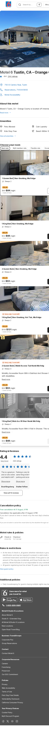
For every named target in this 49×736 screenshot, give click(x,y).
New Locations (7, 626)
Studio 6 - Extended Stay (11, 619)
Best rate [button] (5, 148)
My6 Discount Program (10, 716)
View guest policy (6, 569)
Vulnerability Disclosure (10, 699)
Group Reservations (9, 643)
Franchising (6, 667)
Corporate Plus (7, 640)
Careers (5, 663)
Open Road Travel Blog (11, 629)
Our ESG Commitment (10, 674)
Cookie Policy (7, 712)
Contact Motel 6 (8, 653)
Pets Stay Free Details (10, 695)
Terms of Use (7, 692)
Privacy (4, 684)
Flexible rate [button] (35, 148)
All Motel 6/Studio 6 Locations (13, 622)
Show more (5, 481)
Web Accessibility (8, 688)
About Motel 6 (7, 615)
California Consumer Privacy (12, 702)
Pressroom (6, 671)
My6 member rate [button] (19, 148)
